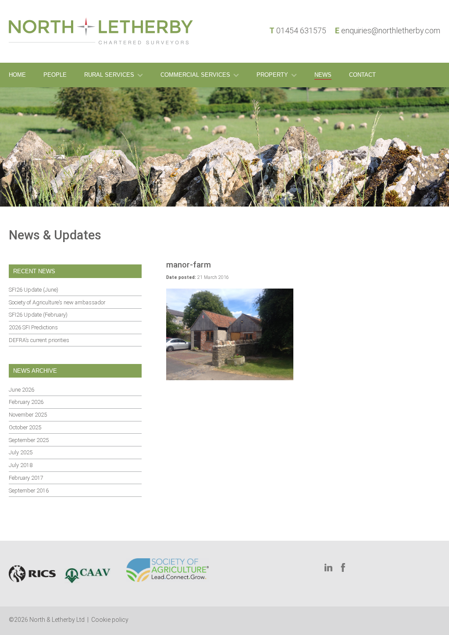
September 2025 (29, 440)
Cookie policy (109, 619)
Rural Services (109, 74)
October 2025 (25, 427)
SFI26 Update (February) (38, 314)
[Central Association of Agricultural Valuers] (87, 573)
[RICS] (32, 573)
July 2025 (20, 452)
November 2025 (28, 414)
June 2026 (21, 389)
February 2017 (26, 477)
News (322, 74)
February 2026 (26, 402)
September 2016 (29, 490)
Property (272, 74)
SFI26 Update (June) (33, 289)
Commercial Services (195, 74)
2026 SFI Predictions (33, 327)
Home (17, 74)
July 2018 (20, 465)
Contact (362, 74)
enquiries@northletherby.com (390, 30)
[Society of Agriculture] (167, 570)
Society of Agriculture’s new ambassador (57, 302)
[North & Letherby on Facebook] (345, 567)
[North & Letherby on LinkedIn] (328, 567)
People (55, 74)
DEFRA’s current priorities (39, 340)
